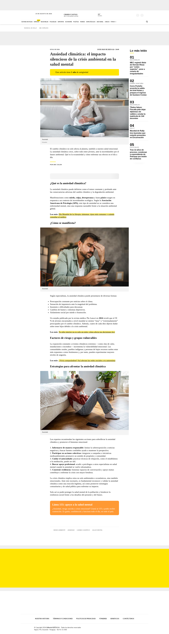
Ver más (139, 66)
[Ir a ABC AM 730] (130, 21)
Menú (146, 15)
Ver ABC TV (75, 15)
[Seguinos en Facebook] (122, 14)
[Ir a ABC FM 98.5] (140, 21)
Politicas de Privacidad (86, 618)
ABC (28, 15)
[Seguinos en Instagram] (133, 14)
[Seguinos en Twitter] (126, 14)
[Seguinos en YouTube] (129, 14)
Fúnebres (103, 618)
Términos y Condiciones (63, 618)
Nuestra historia (42, 618)
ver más (98, 15)
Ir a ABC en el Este (41, 16)
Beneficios (114, 618)
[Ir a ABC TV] (124, 21)
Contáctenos (128, 618)
